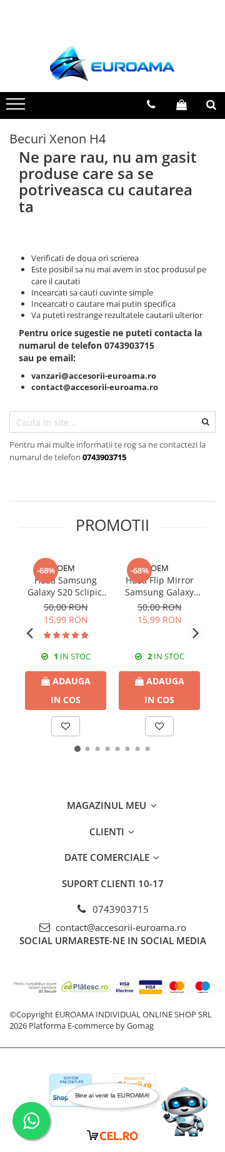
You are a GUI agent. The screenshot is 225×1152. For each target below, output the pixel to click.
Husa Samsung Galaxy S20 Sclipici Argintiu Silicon (66, 586)
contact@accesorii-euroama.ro (119, 927)
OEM (66, 567)
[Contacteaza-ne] (151, 104)
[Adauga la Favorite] (65, 726)
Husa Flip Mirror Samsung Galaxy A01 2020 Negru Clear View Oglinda (159, 586)
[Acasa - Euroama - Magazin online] (112, 64)
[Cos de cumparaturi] (182, 104)
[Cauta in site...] (211, 104)
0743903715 (119, 909)
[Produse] (17, 107)
